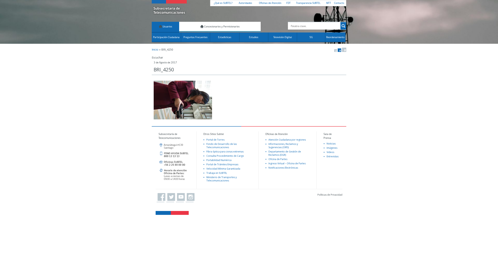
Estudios (253, 37)
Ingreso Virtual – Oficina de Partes (287, 163)
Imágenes (332, 148)
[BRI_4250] (249, 100)
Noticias (331, 143)
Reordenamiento (335, 37)
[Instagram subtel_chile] (190, 197)
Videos (330, 152)
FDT (288, 3)
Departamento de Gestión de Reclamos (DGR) (284, 153)
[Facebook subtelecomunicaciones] (160, 197)
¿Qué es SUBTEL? (223, 3)
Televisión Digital (282, 37)
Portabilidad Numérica (218, 160)
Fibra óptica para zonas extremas (225, 151)
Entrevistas (332, 156)
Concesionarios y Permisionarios (221, 26)
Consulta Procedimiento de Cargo (225, 156)
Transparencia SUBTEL (308, 3)
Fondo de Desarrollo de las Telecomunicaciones (221, 145)
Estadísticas (224, 37)
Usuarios (167, 26)
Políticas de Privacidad (329, 194)
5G (311, 37)
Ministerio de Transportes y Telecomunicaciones (221, 179)
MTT (328, 3)
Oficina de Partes (277, 159)
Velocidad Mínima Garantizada (223, 168)
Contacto (339, 3)
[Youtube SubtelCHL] (180, 197)
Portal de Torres (215, 139)
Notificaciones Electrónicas (283, 167)
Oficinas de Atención (270, 3)
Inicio (155, 49)
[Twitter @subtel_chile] (170, 197)
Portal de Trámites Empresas (222, 164)
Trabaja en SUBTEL (216, 173)
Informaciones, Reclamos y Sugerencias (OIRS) (283, 145)
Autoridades (245, 3)
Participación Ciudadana (166, 37)
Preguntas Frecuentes (195, 37)
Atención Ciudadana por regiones (287, 139)
